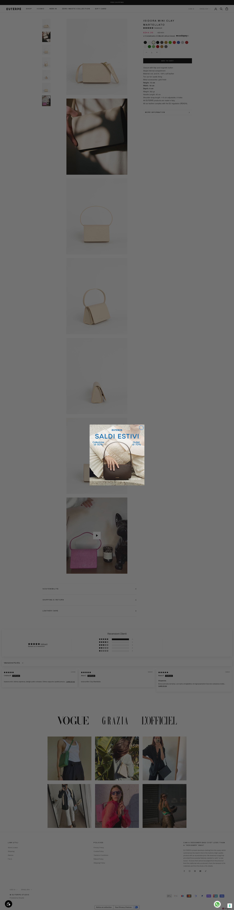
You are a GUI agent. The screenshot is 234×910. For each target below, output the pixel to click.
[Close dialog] (141, 428)
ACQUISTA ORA (135, 479)
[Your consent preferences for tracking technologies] (229, 905)
